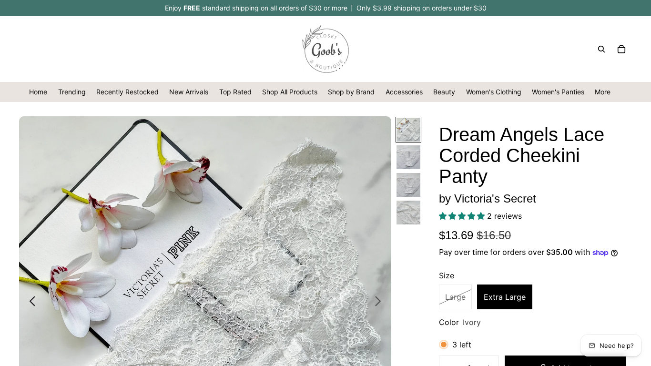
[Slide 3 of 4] (408, 185)
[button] (463, 216)
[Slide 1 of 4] (408, 130)
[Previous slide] (30, 302)
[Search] (601, 49)
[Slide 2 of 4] (408, 157)
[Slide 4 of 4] (408, 212)
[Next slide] (380, 302)
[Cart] (621, 49)
